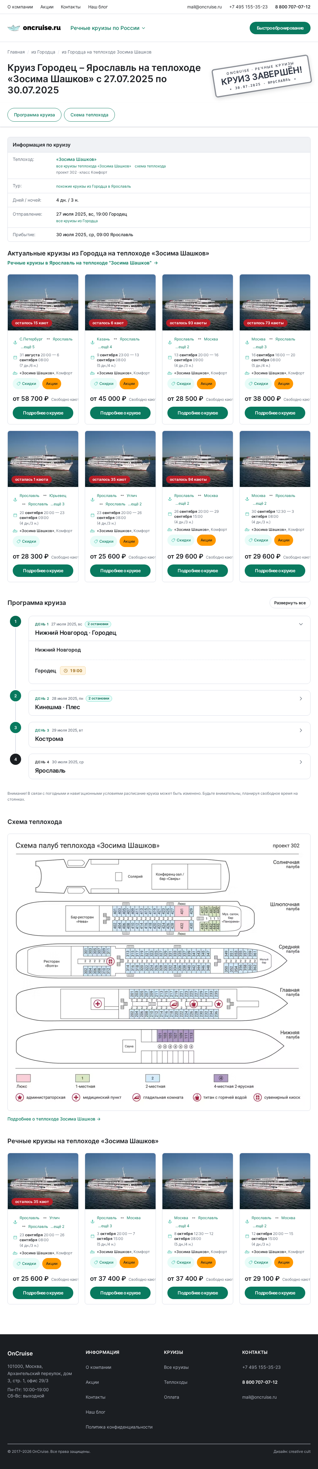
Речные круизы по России (104, 28)
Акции (46, 6)
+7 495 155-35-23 (248, 6)
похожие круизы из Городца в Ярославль (93, 186)
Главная (16, 51)
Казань (103, 339)
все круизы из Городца (77, 220)
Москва (211, 339)
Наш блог (98, 6)
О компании (20, 6)
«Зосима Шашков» (76, 159)
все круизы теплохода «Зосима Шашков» (93, 166)
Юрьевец (57, 495)
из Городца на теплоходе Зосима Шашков (107, 51)
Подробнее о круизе (43, 412)
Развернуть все (290, 602)
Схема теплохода (89, 114)
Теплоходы (176, 1382)
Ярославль (63, 339)
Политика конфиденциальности (119, 1426)
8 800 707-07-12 (293, 6)
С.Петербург (31, 339)
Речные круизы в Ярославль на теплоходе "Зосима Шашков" (79, 263)
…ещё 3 (260, 346)
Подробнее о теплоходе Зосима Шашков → (54, 1118)
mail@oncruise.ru (204, 6)
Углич (132, 495)
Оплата (171, 1397)
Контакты (71, 6)
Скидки (29, 383)
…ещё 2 (182, 346)
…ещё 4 (105, 346)
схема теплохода (150, 166)
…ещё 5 (27, 346)
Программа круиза (34, 114)
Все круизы (176, 1367)
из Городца (43, 51)
